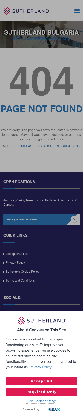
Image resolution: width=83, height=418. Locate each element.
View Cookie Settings (42, 401)
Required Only (41, 392)
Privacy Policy (41, 367)
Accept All (42, 381)
